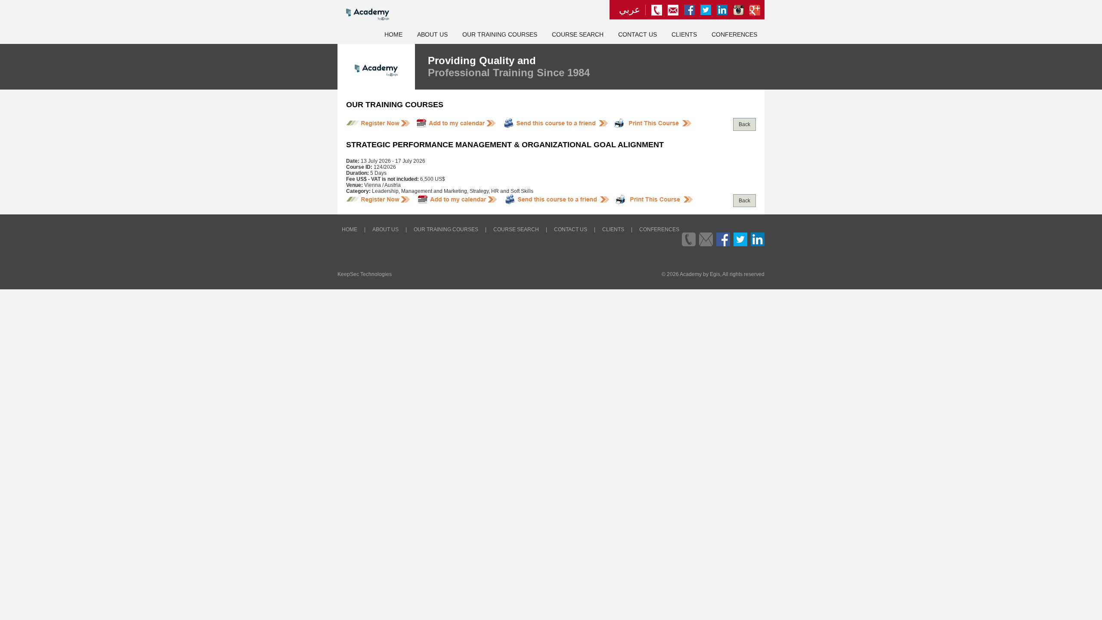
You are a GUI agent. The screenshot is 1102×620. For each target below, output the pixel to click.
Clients (684, 34)
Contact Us (637, 34)
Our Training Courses (499, 34)
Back (744, 124)
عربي (629, 10)
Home (393, 34)
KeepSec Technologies (364, 274)
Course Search (578, 34)
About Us (432, 34)
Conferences (734, 34)
